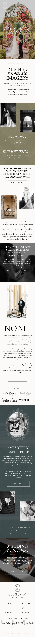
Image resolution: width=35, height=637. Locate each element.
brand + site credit (20, 634)
